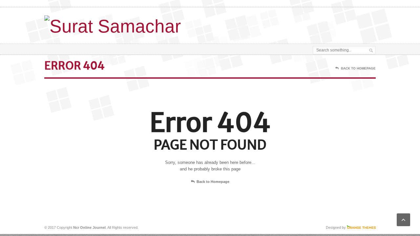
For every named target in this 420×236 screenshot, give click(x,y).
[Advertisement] (299, 24)
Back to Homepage (213, 182)
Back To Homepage (358, 68)
